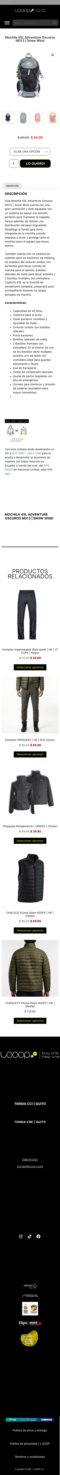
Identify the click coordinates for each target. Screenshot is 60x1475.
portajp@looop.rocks (30, 1166)
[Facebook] (38, 1236)
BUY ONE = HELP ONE (26, 453)
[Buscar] (54, 23)
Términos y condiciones (30, 1456)
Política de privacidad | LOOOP (30, 1443)
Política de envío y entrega (30, 1430)
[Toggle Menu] (7, 22)
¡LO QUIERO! (35, 163)
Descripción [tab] (12, 185)
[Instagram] (21, 1236)
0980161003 (30, 1159)
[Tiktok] (30, 1236)
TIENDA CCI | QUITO (30, 1104)
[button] (53, 55)
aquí (7, 473)
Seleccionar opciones (30, 667)
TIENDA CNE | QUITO (30, 1122)
